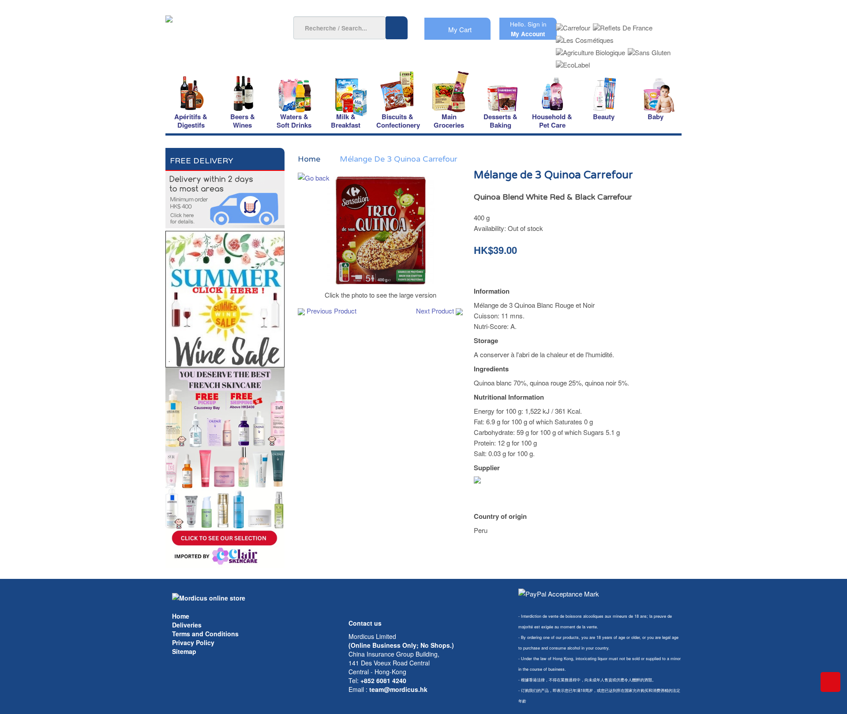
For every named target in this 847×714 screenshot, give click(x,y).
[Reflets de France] (622, 25)
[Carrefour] (573, 25)
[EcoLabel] (573, 62)
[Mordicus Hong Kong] (208, 597)
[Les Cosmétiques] (585, 37)
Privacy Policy (193, 642)
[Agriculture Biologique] (590, 49)
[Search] (397, 27)
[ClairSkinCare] (225, 466)
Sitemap (184, 651)
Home (180, 616)
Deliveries (187, 624)
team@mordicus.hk (398, 689)
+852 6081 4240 (383, 680)
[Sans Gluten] (649, 49)
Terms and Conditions (205, 633)
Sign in (537, 24)
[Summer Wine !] (225, 296)
